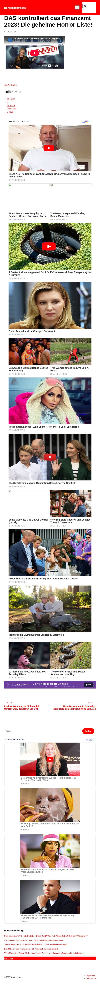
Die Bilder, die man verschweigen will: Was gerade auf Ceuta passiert (31, 949)
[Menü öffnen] (77, 7)
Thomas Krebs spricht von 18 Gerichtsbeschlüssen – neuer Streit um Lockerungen (35, 944)
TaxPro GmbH (10, 85)
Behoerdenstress (15, 7)
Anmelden (8, 958)
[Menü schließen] (84, 6)
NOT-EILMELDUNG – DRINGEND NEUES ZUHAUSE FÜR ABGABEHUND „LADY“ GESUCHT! (46, 936)
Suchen (88, 731)
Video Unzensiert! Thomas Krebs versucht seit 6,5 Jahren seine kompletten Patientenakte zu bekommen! (44, 953)
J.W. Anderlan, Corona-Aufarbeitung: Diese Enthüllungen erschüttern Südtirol (34, 940)
